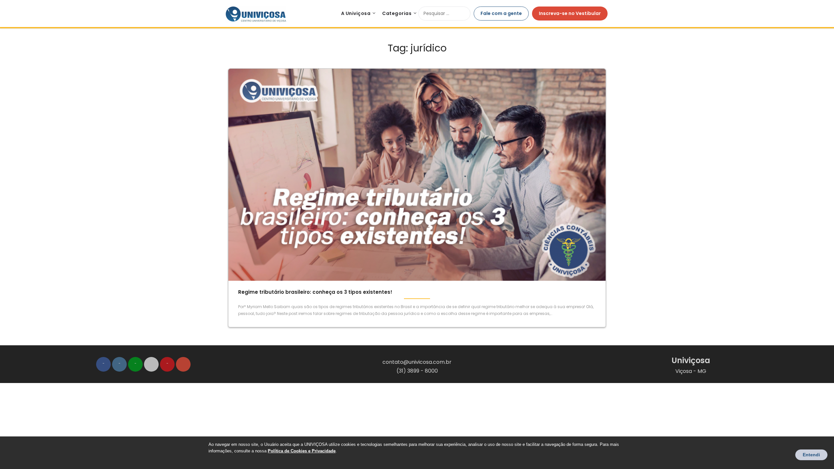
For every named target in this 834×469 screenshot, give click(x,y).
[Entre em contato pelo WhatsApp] (135, 364)
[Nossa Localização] (183, 364)
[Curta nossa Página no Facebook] (103, 364)
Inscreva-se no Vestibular (570, 13)
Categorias (396, 13)
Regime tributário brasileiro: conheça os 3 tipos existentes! (315, 292)
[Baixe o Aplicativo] (151, 364)
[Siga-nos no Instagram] (119, 364)
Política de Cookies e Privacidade (302, 450)
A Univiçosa (356, 13)
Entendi (811, 454)
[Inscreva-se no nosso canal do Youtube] (167, 364)
